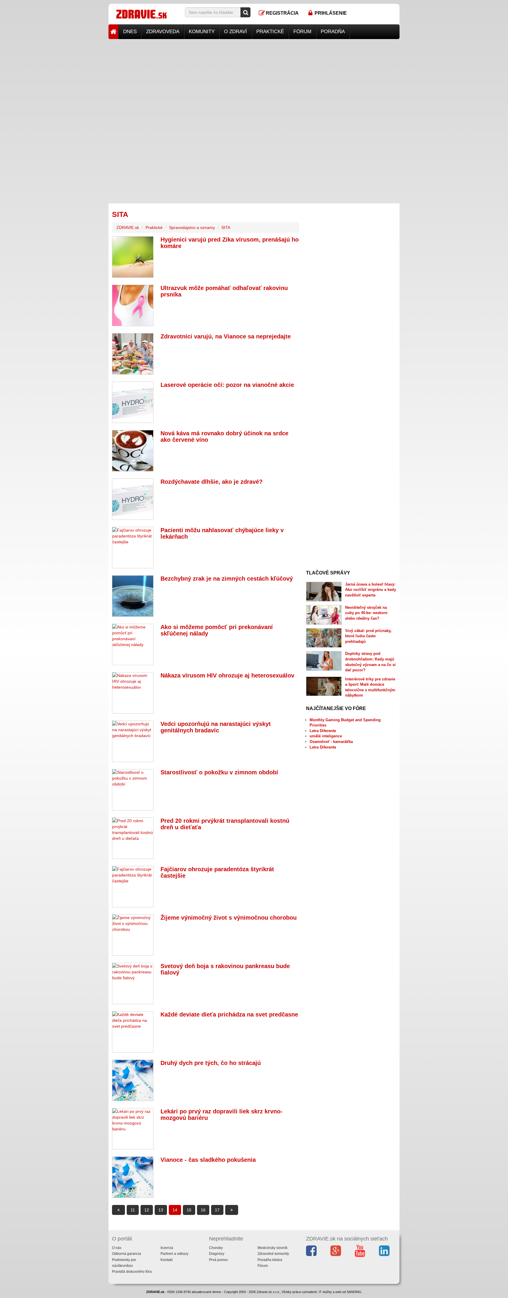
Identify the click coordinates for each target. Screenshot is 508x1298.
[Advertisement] (254, 80)
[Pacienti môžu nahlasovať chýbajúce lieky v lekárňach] (132, 547)
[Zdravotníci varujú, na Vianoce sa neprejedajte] (132, 354)
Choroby (216, 1248)
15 (189, 1210)
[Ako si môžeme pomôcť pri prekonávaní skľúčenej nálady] (132, 644)
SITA (225, 227)
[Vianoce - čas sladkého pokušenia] (132, 1177)
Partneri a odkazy (174, 1254)
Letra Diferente (323, 731)
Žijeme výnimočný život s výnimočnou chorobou (229, 917)
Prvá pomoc (218, 1260)
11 (133, 1210)
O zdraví (235, 31)
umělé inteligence (326, 736)
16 (203, 1210)
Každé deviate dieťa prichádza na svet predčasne (229, 1014)
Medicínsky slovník (273, 1248)
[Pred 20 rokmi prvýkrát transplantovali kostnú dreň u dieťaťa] (132, 838)
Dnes (130, 31)
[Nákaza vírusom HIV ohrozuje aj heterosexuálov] (132, 693)
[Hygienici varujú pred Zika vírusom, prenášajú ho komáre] (132, 257)
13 (160, 1210)
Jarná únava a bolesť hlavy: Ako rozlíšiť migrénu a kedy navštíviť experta (370, 589)
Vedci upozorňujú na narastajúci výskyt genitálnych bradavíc (216, 727)
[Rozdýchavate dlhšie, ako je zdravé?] (132, 499)
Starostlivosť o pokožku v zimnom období (219, 772)
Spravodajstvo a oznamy (192, 227)
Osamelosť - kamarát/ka (331, 741)
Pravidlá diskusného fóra (132, 1272)
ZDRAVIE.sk (127, 227)
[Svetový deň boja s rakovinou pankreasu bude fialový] (132, 983)
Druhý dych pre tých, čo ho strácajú (211, 1063)
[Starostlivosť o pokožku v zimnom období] (132, 789)
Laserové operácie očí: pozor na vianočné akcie (227, 385)
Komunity (202, 31)
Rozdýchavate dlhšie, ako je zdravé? (212, 481)
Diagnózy (216, 1254)
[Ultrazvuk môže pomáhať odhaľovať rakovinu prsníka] (132, 305)
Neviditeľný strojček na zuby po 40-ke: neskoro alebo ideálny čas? (366, 613)
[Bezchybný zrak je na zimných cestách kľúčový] (132, 596)
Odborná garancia (126, 1254)
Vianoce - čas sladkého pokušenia (208, 1160)
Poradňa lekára (270, 1260)
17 (217, 1210)
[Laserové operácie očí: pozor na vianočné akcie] (132, 402)
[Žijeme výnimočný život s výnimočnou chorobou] (132, 935)
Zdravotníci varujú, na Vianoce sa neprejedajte (226, 336)
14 (175, 1210)
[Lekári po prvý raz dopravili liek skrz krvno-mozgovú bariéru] (132, 1128)
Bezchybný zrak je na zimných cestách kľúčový (227, 578)
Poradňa (333, 31)
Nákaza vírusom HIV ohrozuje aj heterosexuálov (227, 675)
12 (146, 1210)
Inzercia (167, 1248)
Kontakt (167, 1260)
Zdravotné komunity (273, 1254)
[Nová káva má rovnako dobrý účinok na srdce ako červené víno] (132, 450)
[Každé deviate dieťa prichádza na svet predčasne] (132, 1032)
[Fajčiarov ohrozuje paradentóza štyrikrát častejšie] (132, 886)
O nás (116, 1248)
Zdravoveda (162, 31)
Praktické (270, 31)
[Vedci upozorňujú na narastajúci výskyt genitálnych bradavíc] (132, 741)
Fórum (302, 31)
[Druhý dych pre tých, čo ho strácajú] (132, 1080)
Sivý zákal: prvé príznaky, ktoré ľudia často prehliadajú (368, 636)
